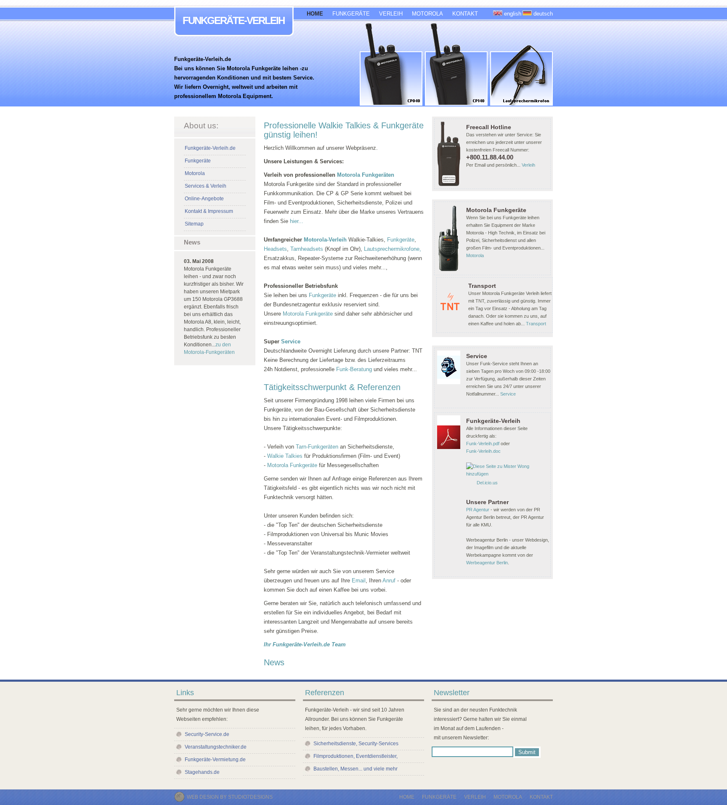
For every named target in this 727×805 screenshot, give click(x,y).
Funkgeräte (198, 161)
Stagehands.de (202, 772)
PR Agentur (477, 509)
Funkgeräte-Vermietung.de (215, 759)
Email (359, 580)
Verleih (528, 164)
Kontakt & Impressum (209, 211)
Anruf (388, 580)
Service (289, 341)
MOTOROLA (427, 14)
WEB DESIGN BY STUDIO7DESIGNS (230, 797)
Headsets (275, 249)
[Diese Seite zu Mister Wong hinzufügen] (508, 473)
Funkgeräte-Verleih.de (210, 148)
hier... (296, 221)
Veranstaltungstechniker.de (216, 747)
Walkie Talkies (285, 456)
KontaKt (541, 797)
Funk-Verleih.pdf (482, 443)
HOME (315, 14)
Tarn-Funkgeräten (317, 447)
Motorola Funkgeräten (365, 175)
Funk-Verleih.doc (483, 451)
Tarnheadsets (307, 249)
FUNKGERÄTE (351, 14)
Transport (536, 323)
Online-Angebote (204, 199)
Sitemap (194, 224)
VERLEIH (391, 14)
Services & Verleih (205, 186)
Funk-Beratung (354, 369)
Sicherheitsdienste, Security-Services (355, 744)
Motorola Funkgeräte (308, 314)
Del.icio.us (487, 482)
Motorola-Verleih (325, 239)
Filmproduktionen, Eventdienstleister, (355, 756)
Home (406, 797)
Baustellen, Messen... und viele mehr (355, 769)
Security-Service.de (207, 734)
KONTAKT (465, 14)
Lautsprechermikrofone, (392, 249)
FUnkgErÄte (439, 797)
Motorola (195, 173)
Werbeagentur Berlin (487, 562)
